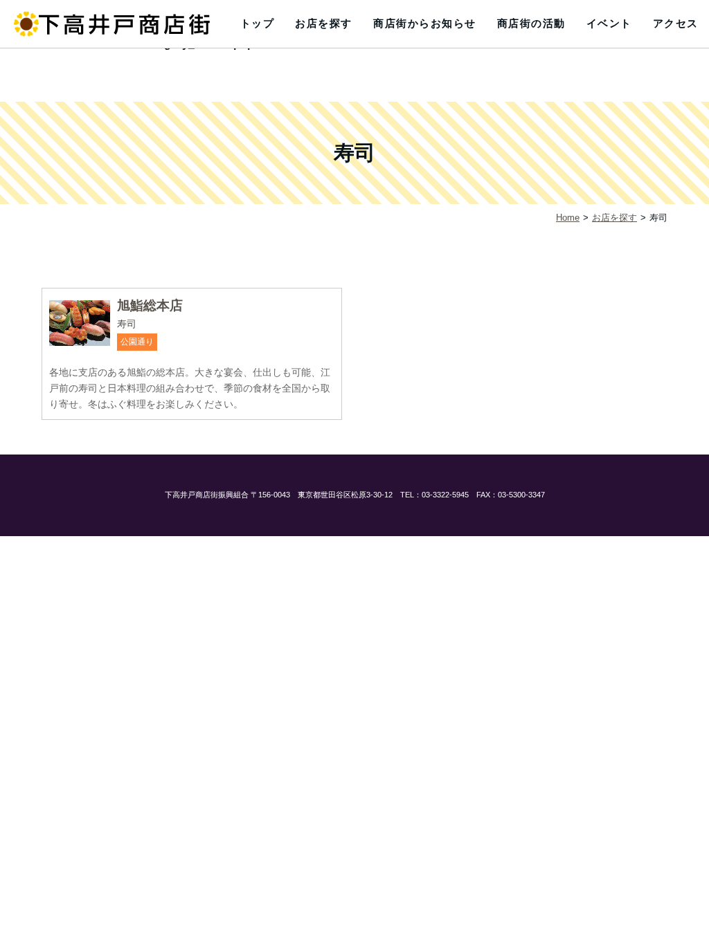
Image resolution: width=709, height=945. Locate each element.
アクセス (676, 23)
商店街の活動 (531, 23)
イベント (609, 23)
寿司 (126, 323)
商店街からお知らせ (424, 23)
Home (568, 217)
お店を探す (323, 23)
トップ (257, 23)
